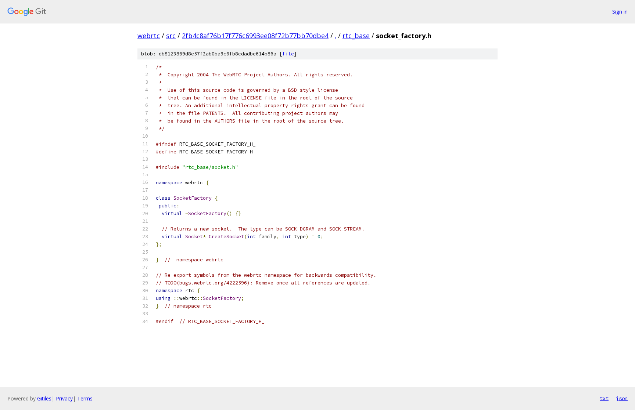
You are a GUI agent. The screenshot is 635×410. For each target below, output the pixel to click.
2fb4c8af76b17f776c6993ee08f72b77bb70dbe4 (255, 35)
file (288, 54)
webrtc (148, 35)
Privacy (64, 398)
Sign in (620, 11)
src (171, 35)
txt (604, 398)
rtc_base (356, 35)
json (622, 398)
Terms (85, 398)
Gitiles (44, 398)
